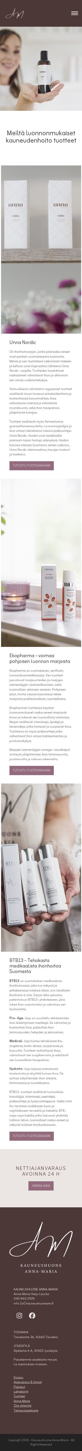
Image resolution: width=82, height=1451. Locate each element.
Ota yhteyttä (22, 1406)
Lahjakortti (21, 1391)
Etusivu (18, 1377)
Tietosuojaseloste (26, 1410)
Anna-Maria (22, 1401)
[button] (74, 13)
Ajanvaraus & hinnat (28, 1382)
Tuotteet (19, 1396)
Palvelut (19, 1387)
